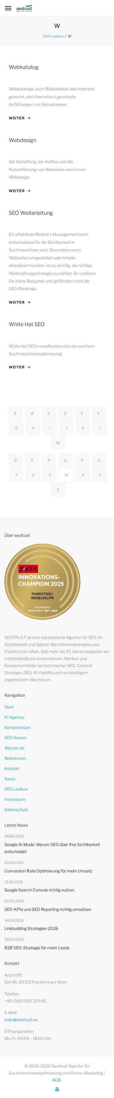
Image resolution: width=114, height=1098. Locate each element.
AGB (56, 1079)
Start (9, 706)
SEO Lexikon (53, 36)
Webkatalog (24, 67)
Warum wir (14, 747)
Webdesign (22, 140)
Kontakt (11, 768)
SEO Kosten (15, 737)
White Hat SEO (27, 324)
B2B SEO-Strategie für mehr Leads (37, 947)
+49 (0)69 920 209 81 (25, 1000)
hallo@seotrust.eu (21, 1019)
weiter (17, 118)
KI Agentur (14, 717)
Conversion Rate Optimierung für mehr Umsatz (48, 870)
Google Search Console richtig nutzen (39, 889)
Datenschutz (16, 809)
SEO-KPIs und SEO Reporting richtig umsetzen (47, 909)
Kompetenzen (17, 727)
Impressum (15, 799)
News (9, 778)
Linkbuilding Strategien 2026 (31, 928)
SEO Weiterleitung (31, 213)
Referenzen (15, 758)
